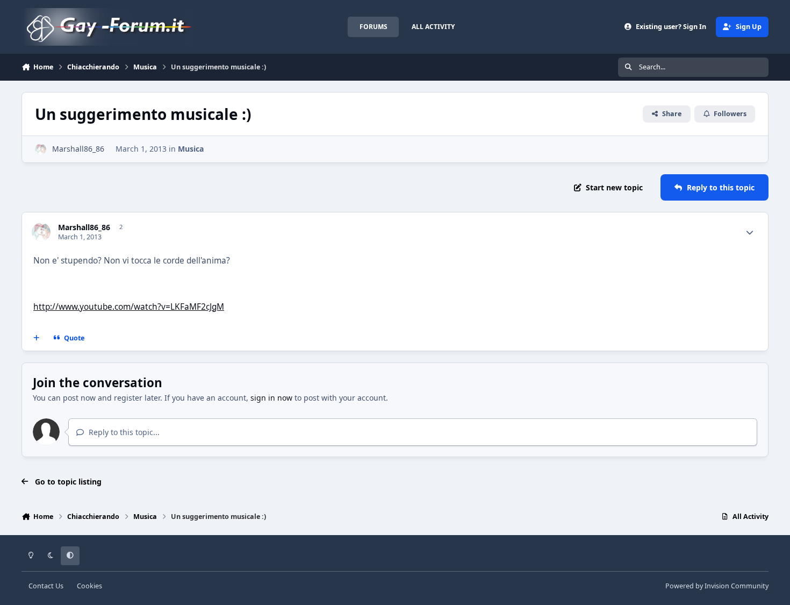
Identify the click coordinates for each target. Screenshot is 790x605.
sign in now (271, 398)
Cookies (89, 585)
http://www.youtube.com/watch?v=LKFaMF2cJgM (128, 306)
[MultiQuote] (36, 338)
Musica (191, 149)
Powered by (717, 585)
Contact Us (45, 585)
